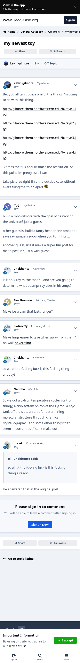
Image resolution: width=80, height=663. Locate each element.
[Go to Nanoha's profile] (7, 391)
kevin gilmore (19, 63)
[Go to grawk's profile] (7, 445)
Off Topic (50, 63)
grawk (18, 443)
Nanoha (19, 389)
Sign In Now (40, 524)
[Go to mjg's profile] (7, 206)
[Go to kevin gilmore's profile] (6, 63)
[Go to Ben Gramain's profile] (7, 302)
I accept (67, 640)
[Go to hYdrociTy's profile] (7, 328)
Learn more (8, 7)
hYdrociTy (21, 326)
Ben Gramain (23, 300)
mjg (16, 205)
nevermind (23, 343)
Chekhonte (21, 269)
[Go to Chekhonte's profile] (7, 270)
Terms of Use (17, 646)
